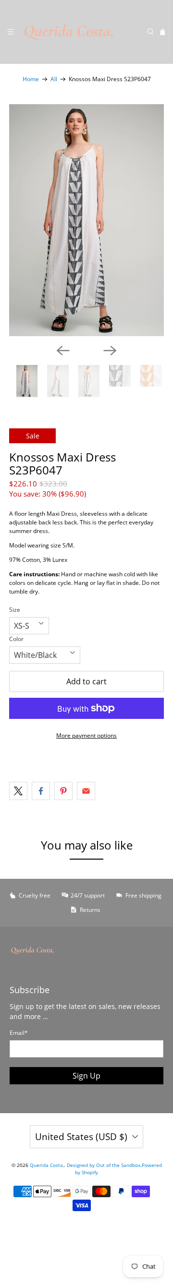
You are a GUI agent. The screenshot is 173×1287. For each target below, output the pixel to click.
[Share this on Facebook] (41, 791)
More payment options (86, 735)
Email (19, 1033)
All (53, 79)
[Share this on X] (18, 791)
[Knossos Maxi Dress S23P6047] (86, 220)
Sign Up (86, 1075)
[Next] (110, 350)
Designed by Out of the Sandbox (103, 1165)
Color (16, 639)
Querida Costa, (47, 1165)
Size (14, 610)
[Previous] (63, 350)
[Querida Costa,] (80, 31)
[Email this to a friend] (86, 791)
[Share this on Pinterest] (63, 791)
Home (31, 79)
